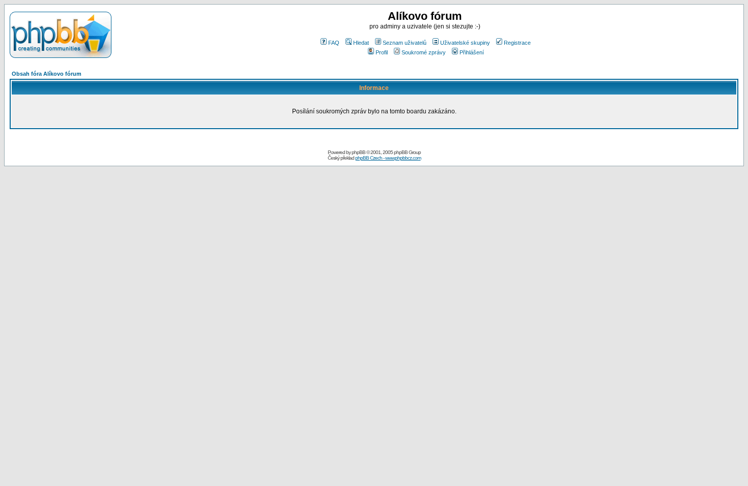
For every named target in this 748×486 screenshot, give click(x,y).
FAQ (333, 43)
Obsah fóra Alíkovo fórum (46, 74)
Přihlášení (471, 52)
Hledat (361, 43)
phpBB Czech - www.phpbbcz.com (388, 158)
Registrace (517, 43)
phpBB (358, 152)
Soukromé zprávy (423, 52)
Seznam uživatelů (404, 43)
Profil (382, 52)
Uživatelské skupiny (465, 43)
